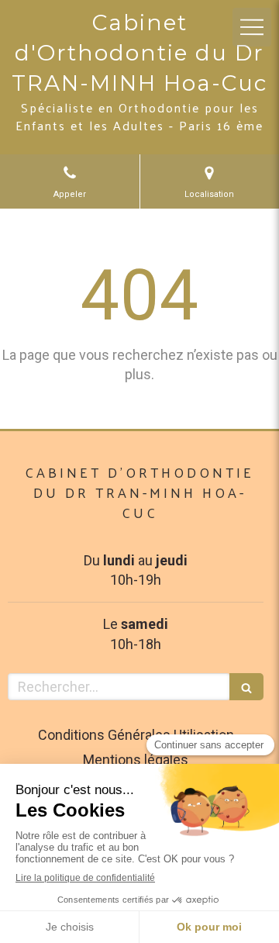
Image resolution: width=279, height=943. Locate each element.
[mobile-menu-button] (251, 27)
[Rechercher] (246, 686)
